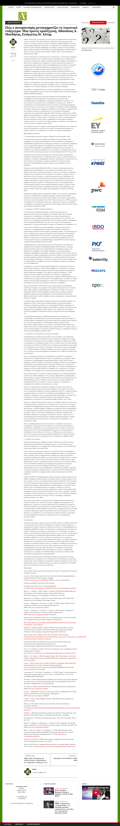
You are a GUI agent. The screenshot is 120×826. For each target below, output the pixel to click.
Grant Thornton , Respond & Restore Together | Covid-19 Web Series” (64, 793)
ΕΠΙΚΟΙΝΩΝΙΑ (96, 7)
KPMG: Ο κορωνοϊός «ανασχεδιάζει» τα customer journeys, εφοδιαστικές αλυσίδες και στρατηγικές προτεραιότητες (64, 808)
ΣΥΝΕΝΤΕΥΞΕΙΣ (49, 7)
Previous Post (29, 756)
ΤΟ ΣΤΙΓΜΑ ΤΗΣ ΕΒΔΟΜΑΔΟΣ (32, 7)
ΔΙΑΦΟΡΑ (85, 7)
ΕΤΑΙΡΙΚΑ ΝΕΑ (64, 788)
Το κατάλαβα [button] (83, 3)
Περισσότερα (92, 3)
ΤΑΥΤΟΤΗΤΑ (7, 824)
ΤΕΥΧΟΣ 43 (16, 22)
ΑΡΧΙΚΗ (10, 7)
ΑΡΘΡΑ (10, 22)
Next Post (73, 756)
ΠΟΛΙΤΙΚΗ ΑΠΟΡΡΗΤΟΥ (33, 824)
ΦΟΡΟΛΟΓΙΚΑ (75, 7)
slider (57, 788)
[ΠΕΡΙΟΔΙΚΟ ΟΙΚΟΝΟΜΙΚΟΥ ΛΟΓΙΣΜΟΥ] (22, 16)
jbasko (13, 47)
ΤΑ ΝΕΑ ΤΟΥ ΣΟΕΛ (62, 7)
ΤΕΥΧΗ (18, 7)
